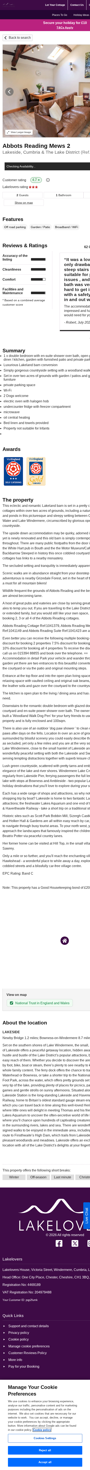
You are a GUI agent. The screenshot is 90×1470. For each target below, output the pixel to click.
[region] (45, 1425)
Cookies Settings (45, 1438)
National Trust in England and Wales (42, 1003)
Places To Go (59, 15)
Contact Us (77, 5)
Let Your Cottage (55, 5)
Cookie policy (42, 1429)
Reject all (45, 1450)
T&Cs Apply (65, 27)
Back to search (20, 37)
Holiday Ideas (81, 15)
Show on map (24, 202)
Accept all (45, 1462)
